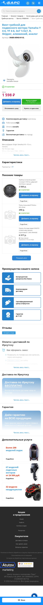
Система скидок (21, 526)
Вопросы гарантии (21, 547)
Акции (22, 519)
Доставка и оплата (21, 540)
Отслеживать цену (11, 108)
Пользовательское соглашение (21, 555)
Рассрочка (21, 530)
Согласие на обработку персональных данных (21, 558)
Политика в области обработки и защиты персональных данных (21, 552)
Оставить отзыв (9, 333)
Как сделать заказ (21, 544)
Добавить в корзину (11, 102)
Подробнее (23, 201)
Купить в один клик (31, 108)
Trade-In (21, 522)
